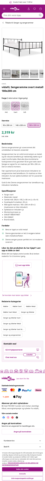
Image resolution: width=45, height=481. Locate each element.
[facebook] (4, 417)
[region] (22, 465)
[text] (8, 133)
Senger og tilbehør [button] (27, 312)
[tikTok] (17, 417)
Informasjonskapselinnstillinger (22, 478)
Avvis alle (22, 474)
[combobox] (22, 15)
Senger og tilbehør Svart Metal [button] (14, 329)
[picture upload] (22, 279)
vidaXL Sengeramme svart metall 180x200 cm (22, 89)
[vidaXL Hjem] (15, 8)
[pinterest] (12, 417)
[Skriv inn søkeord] (40, 15)
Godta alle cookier (22, 469)
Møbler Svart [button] (17, 306)
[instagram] (8, 417)
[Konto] (28, 8)
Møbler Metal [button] (30, 306)
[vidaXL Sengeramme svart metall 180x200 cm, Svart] (22, 48)
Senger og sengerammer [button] (12, 335)
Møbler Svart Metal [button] (10, 312)
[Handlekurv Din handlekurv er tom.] (41, 8)
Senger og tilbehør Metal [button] (12, 324)
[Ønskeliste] (34, 8)
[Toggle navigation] (4, 8)
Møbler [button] (5, 306)
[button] (21, 2)
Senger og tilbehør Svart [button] (11, 318)
